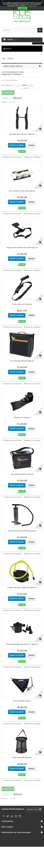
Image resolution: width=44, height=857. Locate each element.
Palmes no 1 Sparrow (22, 417)
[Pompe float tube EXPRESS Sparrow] (22, 514)
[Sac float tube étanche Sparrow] (22, 344)
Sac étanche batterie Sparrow (22, 474)
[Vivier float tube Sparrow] (22, 741)
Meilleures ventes (13, 66)
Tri (2, 85)
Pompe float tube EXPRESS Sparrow (22, 531)
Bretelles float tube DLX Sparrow (22, 134)
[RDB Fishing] (22, 15)
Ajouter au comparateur (32, 157)
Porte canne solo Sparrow (22, 304)
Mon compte (7, 827)
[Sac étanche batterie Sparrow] (22, 458)
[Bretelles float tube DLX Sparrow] (22, 118)
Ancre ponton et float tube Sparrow (22, 191)
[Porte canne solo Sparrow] (22, 288)
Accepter (22, 8)
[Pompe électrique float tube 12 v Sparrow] (22, 628)
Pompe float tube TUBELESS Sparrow (22, 587)
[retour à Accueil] (4, 58)
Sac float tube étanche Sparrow (22, 361)
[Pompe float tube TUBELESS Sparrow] (22, 571)
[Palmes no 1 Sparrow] (22, 401)
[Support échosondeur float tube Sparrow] (22, 231)
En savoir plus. (31, 6)
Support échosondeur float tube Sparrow (22, 247)
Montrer (24, 85)
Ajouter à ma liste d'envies (12, 157)
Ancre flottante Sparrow (22, 701)
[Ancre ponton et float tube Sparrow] (22, 174)
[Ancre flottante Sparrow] (22, 684)
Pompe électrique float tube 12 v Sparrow (22, 644)
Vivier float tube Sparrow (22, 757)
